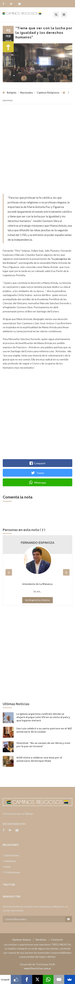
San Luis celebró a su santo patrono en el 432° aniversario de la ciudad (44, 730)
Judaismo (10, 860)
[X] (37, 979)
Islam (7, 866)
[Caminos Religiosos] (26, 14)
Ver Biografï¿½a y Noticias (37, 600)
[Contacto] (19, 3)
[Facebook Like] (16, 979)
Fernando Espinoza (37, 542)
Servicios (40, 939)
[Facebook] (5, 3)
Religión (11, 92)
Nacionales (26, 92)
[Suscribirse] (68, 919)
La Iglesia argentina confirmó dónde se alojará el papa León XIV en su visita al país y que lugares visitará (43, 717)
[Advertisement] (37, 150)
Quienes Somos (21, 939)
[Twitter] (13, 3)
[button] (9, 62)
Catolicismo (11, 855)
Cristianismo (12, 872)
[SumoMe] (69, 979)
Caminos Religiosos (48, 92)
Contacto (57, 939)
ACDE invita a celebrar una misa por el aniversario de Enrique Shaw (39, 759)
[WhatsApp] (48, 979)
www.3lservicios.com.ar (37, 968)
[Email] (59, 979)
